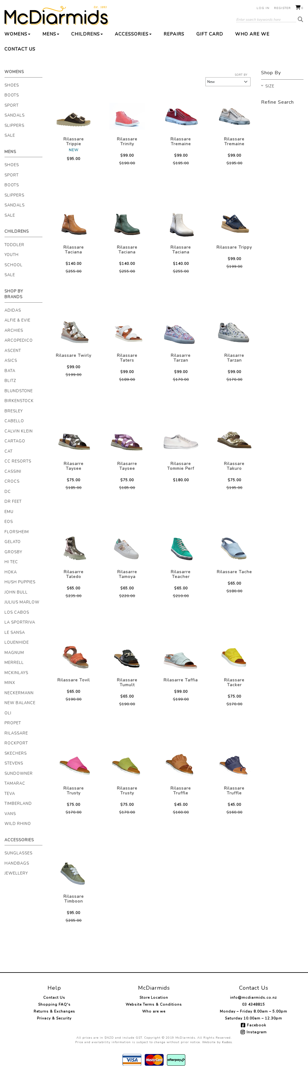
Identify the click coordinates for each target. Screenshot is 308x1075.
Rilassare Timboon (73, 898)
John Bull (16, 592)
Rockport (16, 743)
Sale (10, 135)
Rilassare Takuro (234, 466)
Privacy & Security (54, 1018)
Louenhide (17, 642)
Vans (10, 814)
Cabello (14, 421)
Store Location (154, 997)
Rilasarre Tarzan (181, 358)
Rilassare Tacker (234, 682)
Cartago (15, 441)
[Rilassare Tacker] (234, 657)
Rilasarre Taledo (74, 574)
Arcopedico (19, 340)
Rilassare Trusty (73, 790)
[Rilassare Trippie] (73, 116)
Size (269, 86)
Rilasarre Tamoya (127, 574)
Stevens (14, 763)
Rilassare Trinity (127, 141)
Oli (8, 713)
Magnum (14, 652)
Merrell (14, 662)
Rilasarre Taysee (74, 466)
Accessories (132, 34)
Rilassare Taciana (73, 249)
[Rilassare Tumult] (127, 657)
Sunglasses (18, 853)
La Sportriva (20, 622)
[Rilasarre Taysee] (73, 440)
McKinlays (16, 673)
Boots (12, 95)
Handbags (17, 863)
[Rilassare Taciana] (73, 224)
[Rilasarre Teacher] (181, 549)
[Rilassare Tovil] (73, 657)
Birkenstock (19, 401)
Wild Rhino (18, 823)
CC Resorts (18, 461)
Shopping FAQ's (54, 1004)
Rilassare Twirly (73, 355)
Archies (14, 330)
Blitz (10, 380)
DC (8, 491)
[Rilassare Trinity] (127, 116)
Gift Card (209, 34)
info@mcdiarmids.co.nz (253, 997)
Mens (49, 34)
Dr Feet (13, 501)
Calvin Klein (19, 431)
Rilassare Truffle (181, 790)
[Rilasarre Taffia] (181, 657)
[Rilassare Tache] (234, 549)
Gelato (13, 542)
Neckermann (19, 693)
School (14, 265)
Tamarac (15, 783)
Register (282, 8)
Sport (12, 105)
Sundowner (19, 773)
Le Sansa (15, 632)
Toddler (14, 245)
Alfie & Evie (17, 320)
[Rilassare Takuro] (234, 440)
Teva (10, 793)
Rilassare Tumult (127, 682)
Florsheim (17, 532)
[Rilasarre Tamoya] (127, 549)
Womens (16, 34)
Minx (10, 683)
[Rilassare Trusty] (73, 765)
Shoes (12, 85)
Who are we (252, 34)
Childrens (85, 34)
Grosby (13, 552)
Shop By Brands (14, 294)
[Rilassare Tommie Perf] (181, 440)
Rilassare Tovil (73, 680)
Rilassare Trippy (234, 247)
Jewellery (16, 873)
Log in (263, 8)
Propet (13, 723)
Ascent (13, 350)
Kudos (227, 1042)
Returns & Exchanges (54, 1011)
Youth (12, 255)
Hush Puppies (20, 582)
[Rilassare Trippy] (234, 224)
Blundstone (19, 391)
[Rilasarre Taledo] (73, 549)
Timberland (18, 803)
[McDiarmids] (56, 15)
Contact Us (20, 49)
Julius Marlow (22, 602)
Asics (11, 360)
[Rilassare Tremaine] (181, 116)
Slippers (14, 125)
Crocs (12, 481)
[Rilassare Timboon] (73, 873)
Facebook (256, 1025)
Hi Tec (11, 562)
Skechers (16, 753)
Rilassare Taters (127, 358)
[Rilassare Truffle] (181, 765)
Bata (10, 371)
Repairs (174, 34)
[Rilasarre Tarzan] (181, 332)
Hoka (11, 572)
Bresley (14, 411)
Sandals (15, 115)
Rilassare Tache (234, 572)
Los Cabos (17, 612)
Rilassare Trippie (73, 141)
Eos (9, 521)
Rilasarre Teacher (181, 574)
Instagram (257, 1032)
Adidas (13, 310)
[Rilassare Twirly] (73, 332)
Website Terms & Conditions (154, 1004)
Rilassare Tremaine (181, 141)
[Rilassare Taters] (127, 332)
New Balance (20, 703)
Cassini (13, 471)
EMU (9, 512)
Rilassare (16, 733)
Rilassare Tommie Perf (180, 466)
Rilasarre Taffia (181, 680)
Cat (9, 451)
